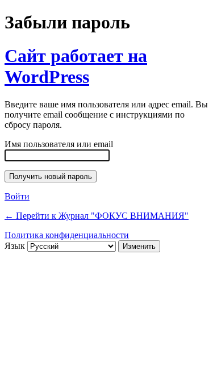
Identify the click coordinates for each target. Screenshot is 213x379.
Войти (17, 196)
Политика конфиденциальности (67, 235)
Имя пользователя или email (59, 144)
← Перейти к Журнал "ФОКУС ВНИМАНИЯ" (97, 215)
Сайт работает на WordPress (76, 66)
